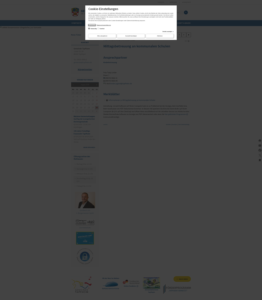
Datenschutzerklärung (104, 25)
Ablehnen (160, 36)
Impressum (92, 25)
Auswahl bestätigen (131, 36)
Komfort (101, 28)
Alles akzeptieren (102, 36)
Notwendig (93, 28)
